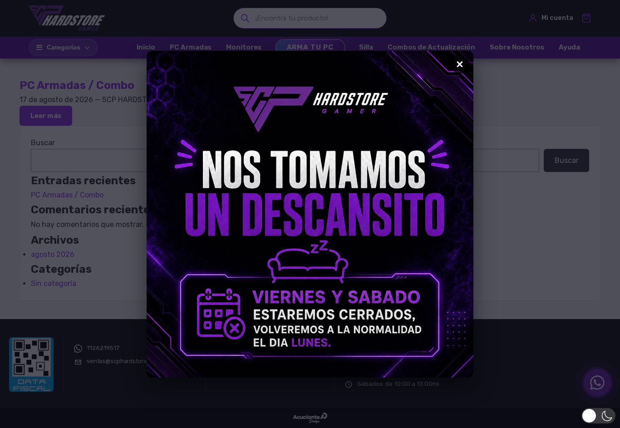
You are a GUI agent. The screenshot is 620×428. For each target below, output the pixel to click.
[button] (598, 415)
